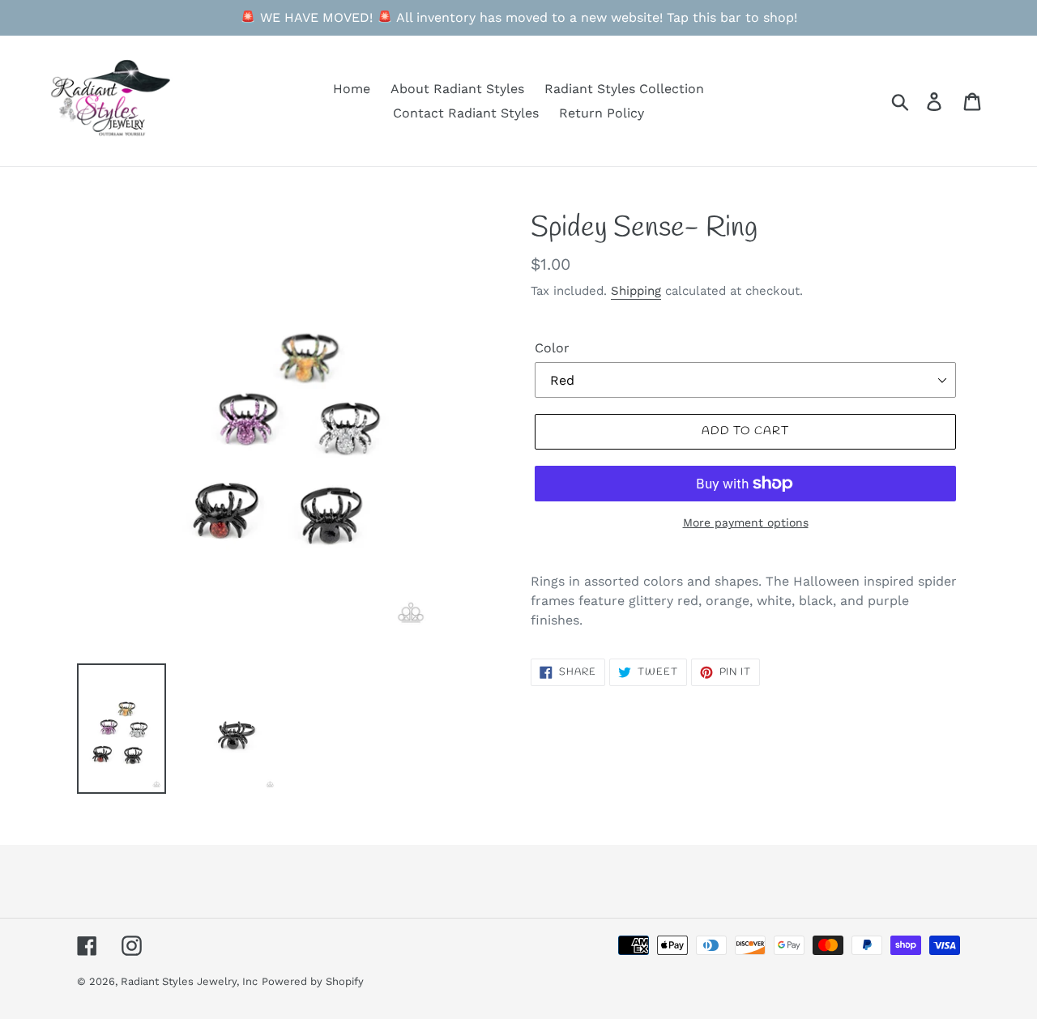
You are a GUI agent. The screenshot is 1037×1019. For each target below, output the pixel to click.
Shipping (636, 291)
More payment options (746, 522)
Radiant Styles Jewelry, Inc (189, 981)
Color (552, 348)
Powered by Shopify (313, 981)
